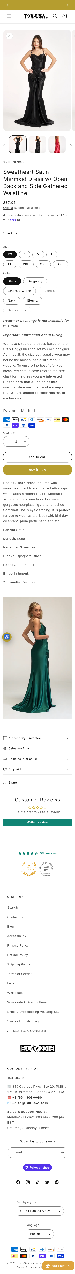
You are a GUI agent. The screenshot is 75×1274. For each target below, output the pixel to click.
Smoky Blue (19, 311)
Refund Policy (17, 955)
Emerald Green (19, 291)
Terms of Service (20, 974)
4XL (61, 264)
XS (10, 254)
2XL (26, 264)
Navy (12, 300)
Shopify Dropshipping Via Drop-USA (34, 1012)
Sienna (32, 300)
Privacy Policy (18, 945)
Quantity (9, 432)
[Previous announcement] (7, 5)
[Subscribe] (62, 1152)
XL (10, 264)
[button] (9, 16)
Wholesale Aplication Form (27, 1002)
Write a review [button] (37, 822)
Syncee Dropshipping (23, 1021)
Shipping (8, 208)
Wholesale (15, 993)
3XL (43, 264)
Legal (11, 983)
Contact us (15, 917)
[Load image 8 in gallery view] (57, 144)
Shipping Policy (18, 964)
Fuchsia (50, 292)
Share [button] (12, 782)
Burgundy (35, 281)
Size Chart (11, 233)
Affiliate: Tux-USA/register (26, 1030)
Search (12, 907)
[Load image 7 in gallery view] (37, 144)
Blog (10, 926)
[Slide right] (71, 145)
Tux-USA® (23, 1263)
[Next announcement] (68, 5)
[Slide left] (4, 145)
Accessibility (16, 936)
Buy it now (37, 469)
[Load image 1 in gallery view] (18, 144)
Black (12, 281)
